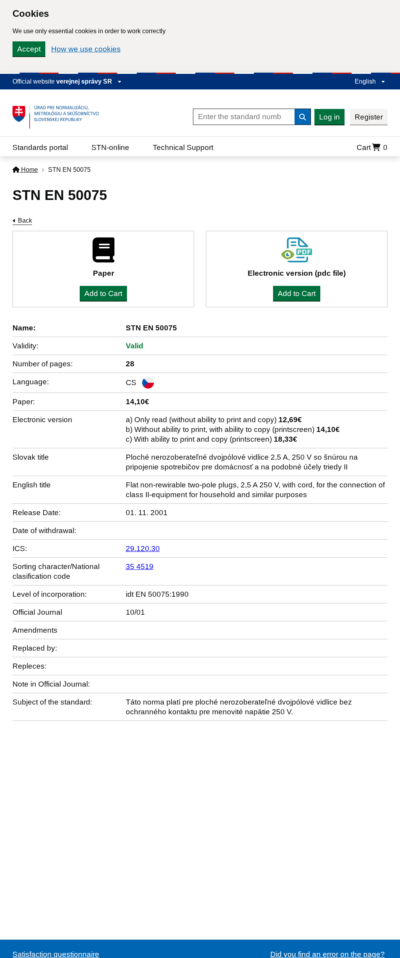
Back (25, 220)
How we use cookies (86, 49)
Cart (372, 147)
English (366, 81)
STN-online (110, 147)
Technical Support (183, 147)
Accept (29, 49)
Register (369, 117)
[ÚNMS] (58, 116)
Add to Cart (103, 293)
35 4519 (140, 566)
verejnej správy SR (85, 81)
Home (29, 169)
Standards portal (40, 147)
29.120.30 (143, 548)
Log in (329, 117)
